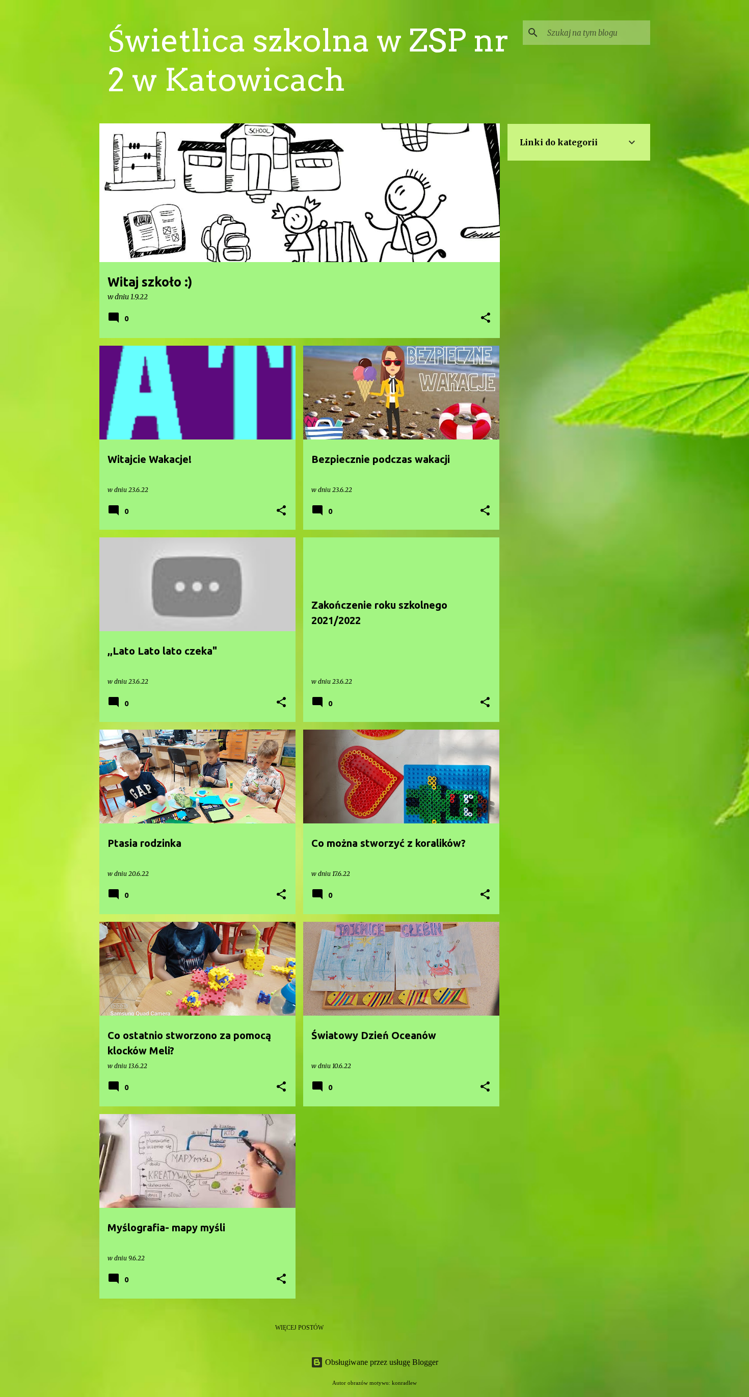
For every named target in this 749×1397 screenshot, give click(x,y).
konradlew (404, 1383)
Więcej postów (299, 1327)
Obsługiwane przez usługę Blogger (380, 1362)
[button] (485, 318)
